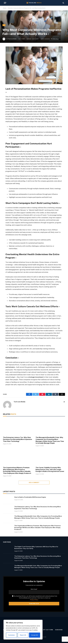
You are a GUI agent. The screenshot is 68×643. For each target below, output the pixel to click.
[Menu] (5, 3)
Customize (11, 635)
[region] (23, 629)
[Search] (63, 3)
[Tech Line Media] (34, 3)
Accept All (34, 635)
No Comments (46, 38)
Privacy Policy (34, 599)
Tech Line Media (12, 38)
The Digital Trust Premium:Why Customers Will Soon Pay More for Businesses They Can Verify (36, 547)
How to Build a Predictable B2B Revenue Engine (30, 497)
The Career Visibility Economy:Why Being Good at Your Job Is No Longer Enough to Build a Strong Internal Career (50, 469)
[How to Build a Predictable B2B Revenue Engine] (8, 499)
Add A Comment (34, 482)
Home (4, 8)
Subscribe (59, 629)
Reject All (23, 635)
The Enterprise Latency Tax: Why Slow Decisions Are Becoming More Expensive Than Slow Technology (17, 439)
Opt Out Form (48, 629)
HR (4, 25)
